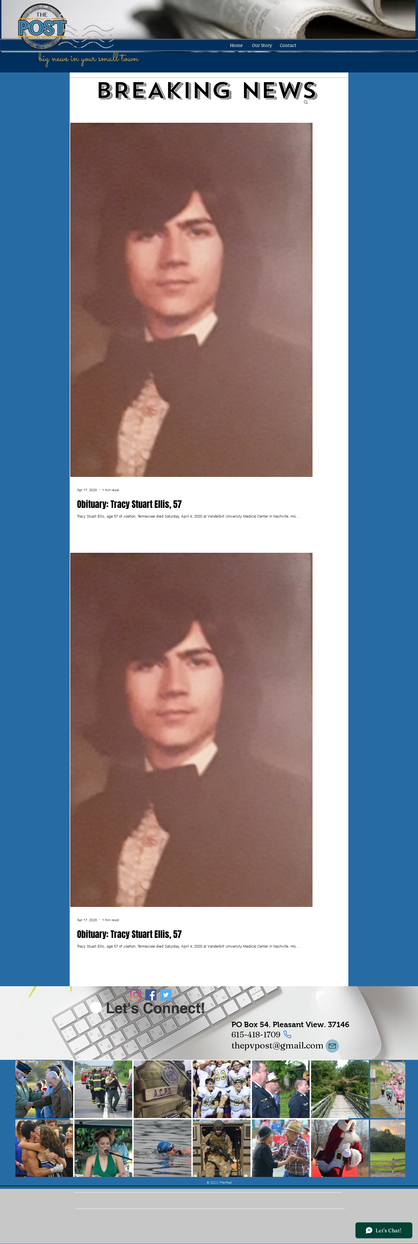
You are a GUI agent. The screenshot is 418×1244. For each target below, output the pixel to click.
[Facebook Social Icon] (150, 994)
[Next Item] (395, 1118)
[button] (306, 102)
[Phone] (287, 1034)
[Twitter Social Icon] (165, 994)
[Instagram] (135, 994)
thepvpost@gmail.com (277, 1045)
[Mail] (332, 1046)
